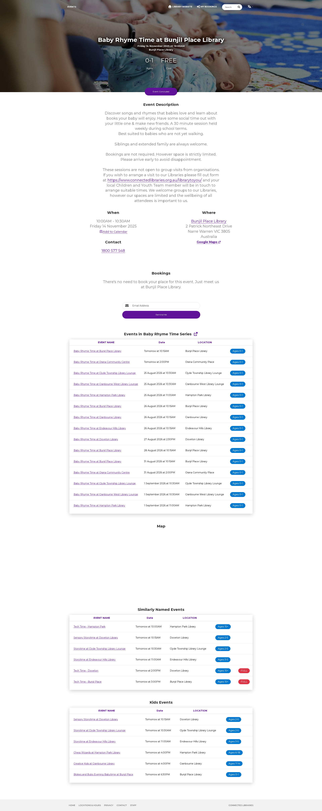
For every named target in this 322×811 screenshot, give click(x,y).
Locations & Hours (90, 805)
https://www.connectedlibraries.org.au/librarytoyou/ (155, 180)
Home (72, 805)
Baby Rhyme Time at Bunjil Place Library (97, 351)
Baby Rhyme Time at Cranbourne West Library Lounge (106, 384)
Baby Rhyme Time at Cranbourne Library (97, 417)
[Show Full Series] (195, 334)
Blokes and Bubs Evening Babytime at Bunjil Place (103, 774)
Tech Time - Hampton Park (89, 626)
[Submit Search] (239, 7)
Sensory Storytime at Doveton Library (96, 637)
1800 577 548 (113, 250)
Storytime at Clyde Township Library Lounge (99, 648)
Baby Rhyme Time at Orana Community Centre (102, 361)
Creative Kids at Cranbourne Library (94, 763)
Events (71, 7)
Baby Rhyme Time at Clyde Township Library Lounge (105, 373)
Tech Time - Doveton (86, 670)
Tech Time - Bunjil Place (87, 681)
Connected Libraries (241, 805)
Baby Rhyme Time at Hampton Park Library (99, 395)
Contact (122, 805)
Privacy (108, 805)
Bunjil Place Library (208, 221)
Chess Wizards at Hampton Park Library (97, 752)
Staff (133, 805)
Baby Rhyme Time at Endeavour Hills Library (100, 428)
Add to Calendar (115, 231)
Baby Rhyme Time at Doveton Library (96, 439)
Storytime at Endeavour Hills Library (95, 659)
